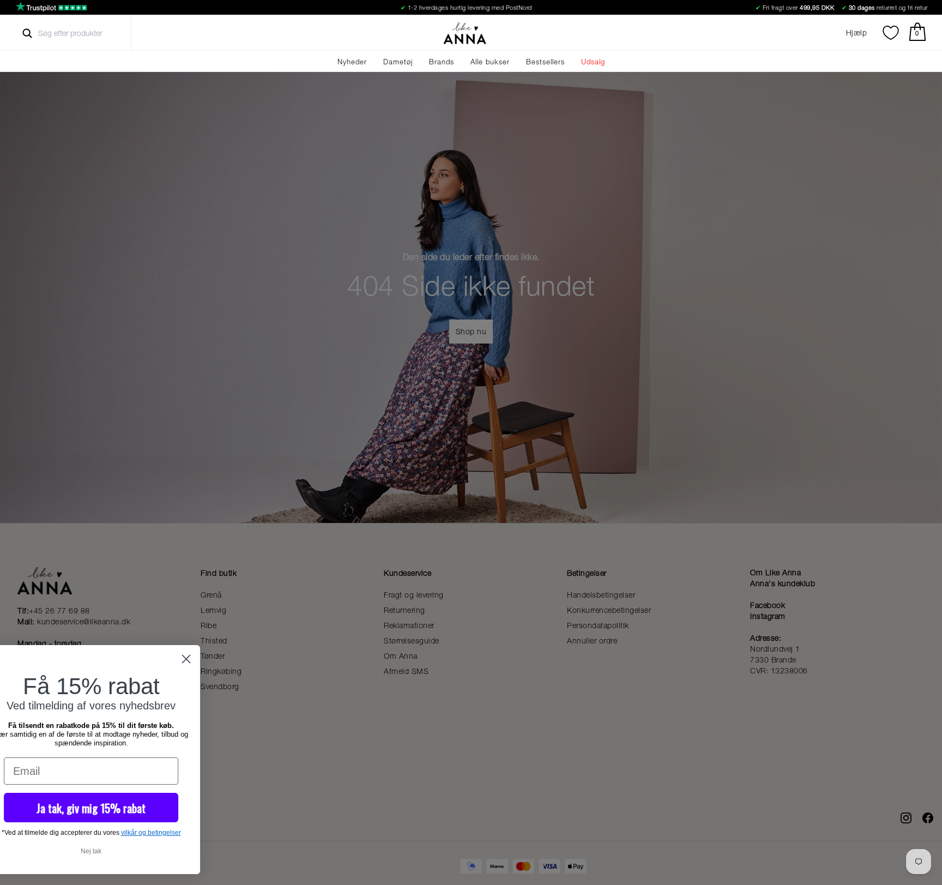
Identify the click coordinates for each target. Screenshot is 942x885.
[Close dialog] (324, 659)
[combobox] (80, 33)
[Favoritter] (890, 32)
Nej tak (229, 851)
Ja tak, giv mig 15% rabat (228, 807)
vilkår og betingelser (289, 832)
